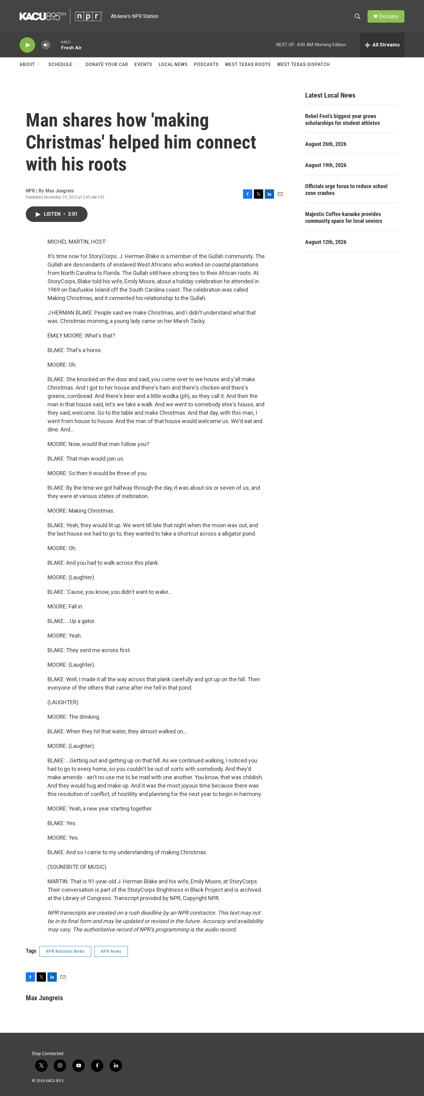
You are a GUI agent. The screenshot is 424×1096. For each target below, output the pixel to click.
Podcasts (206, 64)
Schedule (60, 64)
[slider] (56, 45)
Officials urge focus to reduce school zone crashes (346, 189)
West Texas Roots (248, 64)
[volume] (46, 45)
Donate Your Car (107, 64)
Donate (388, 16)
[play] (27, 45)
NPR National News (65, 951)
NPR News (111, 951)
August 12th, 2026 (325, 242)
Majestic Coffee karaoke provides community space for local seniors (343, 217)
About (27, 64)
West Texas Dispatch (303, 64)
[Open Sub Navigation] (39, 64)
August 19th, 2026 (325, 165)
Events (143, 64)
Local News (173, 64)
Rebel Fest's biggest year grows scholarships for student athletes (342, 119)
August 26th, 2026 (325, 144)
